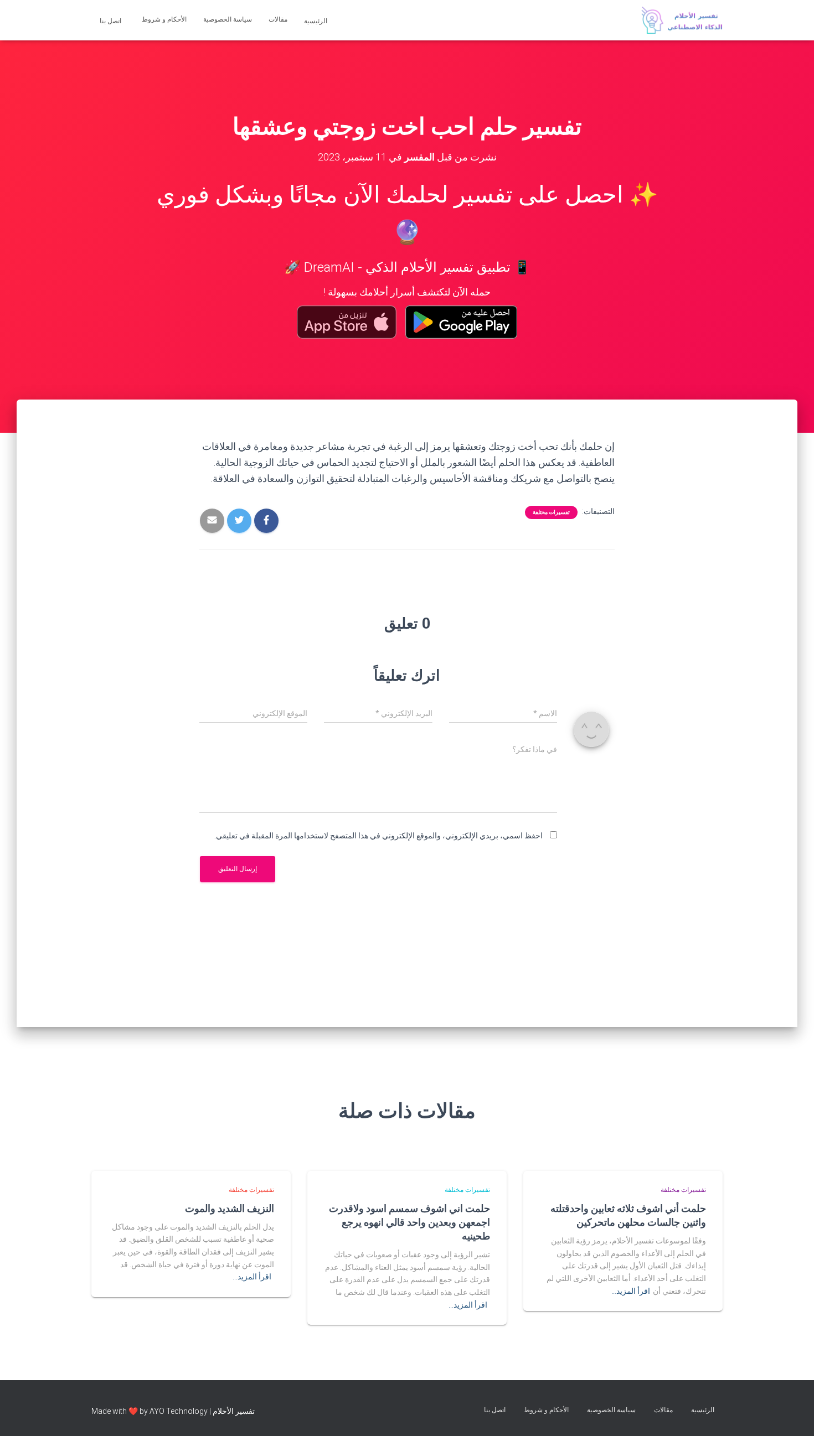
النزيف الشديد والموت (229, 1208)
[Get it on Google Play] (461, 322)
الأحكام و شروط (164, 19)
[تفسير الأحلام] (682, 20)
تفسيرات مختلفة (551, 512)
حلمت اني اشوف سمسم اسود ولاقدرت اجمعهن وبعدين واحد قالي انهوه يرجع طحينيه (409, 1221)
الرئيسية (316, 21)
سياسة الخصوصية (227, 19)
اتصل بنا (111, 21)
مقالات (278, 19)
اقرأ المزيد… (630, 1291)
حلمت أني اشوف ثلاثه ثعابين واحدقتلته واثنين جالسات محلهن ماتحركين (628, 1214)
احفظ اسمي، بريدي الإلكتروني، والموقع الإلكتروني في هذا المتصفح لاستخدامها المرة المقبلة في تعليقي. (378, 835)
